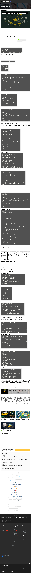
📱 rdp (11, 496)
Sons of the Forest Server (14, 545)
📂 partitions (18, 488)
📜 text (16, 492)
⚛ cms (16, 476)
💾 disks (15, 484)
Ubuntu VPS (3, 528)
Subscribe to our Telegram (7, 553)
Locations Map (24, 530)
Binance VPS (4, 541)
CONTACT (4, 558)
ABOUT (23, 525)
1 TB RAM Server (14, 532)
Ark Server (13, 543)
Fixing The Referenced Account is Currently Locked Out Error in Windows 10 (13, 456)
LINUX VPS (4, 525)
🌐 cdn (20, 476)
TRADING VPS (5, 538)
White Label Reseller (24, 528)
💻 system (11, 482)
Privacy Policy (9, 568)
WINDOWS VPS (5, 532)
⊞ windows (20, 474)
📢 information (17, 494)
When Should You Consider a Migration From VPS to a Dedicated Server (12, 465)
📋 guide (11, 492)
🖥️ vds (15, 500)
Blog (22, 540)
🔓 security (11, 498)
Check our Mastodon (6, 555)
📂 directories (12, 488)
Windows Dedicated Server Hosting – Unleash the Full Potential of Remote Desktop (14, 459)
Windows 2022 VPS (5, 536)
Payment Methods (24, 532)
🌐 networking (18, 478)
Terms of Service (3, 568)
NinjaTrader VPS (4, 540)
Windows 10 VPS (4, 537)
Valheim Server (14, 541)
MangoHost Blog (3, 10)
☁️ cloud (11, 476)
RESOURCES (24, 535)
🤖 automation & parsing (14, 507)
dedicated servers (19, 382)
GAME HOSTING (15, 539)
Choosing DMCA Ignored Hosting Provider (8, 468)
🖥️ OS (11, 500)
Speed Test (23, 538)
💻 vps (11, 484)
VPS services (12, 382)
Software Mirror (24, 539)
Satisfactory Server (14, 542)
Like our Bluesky (5, 556)
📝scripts (11, 494)
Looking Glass (24, 537)
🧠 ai (17, 509)
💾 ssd (20, 484)
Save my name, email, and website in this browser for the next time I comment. (7, 450)
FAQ (22, 533)
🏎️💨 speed (11, 480)
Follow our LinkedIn (6, 554)
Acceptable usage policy (15, 568)
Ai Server (13, 531)
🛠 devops (19, 505)
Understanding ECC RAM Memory (7, 462)
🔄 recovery (16, 496)
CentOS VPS (4, 529)
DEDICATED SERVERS (15, 526)
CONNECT (4, 548)
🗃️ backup (19, 500)
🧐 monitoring (12, 509)
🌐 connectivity (12, 478)
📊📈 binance (17, 490)
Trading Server (14, 530)
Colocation (23, 531)
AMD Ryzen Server (14, 535)
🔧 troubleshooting (19, 498)
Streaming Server (14, 529)
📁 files (11, 486)
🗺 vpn (3, 416)
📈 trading (11, 490)
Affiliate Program (24, 529)
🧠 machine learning (13, 511)
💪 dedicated (18, 480)
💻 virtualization (17, 482)
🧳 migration (20, 511)
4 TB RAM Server (14, 534)
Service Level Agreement (23, 568)
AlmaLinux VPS (4, 530)
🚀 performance (12, 505)
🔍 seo (21, 496)
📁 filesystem (16, 486)
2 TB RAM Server (14, 533)
